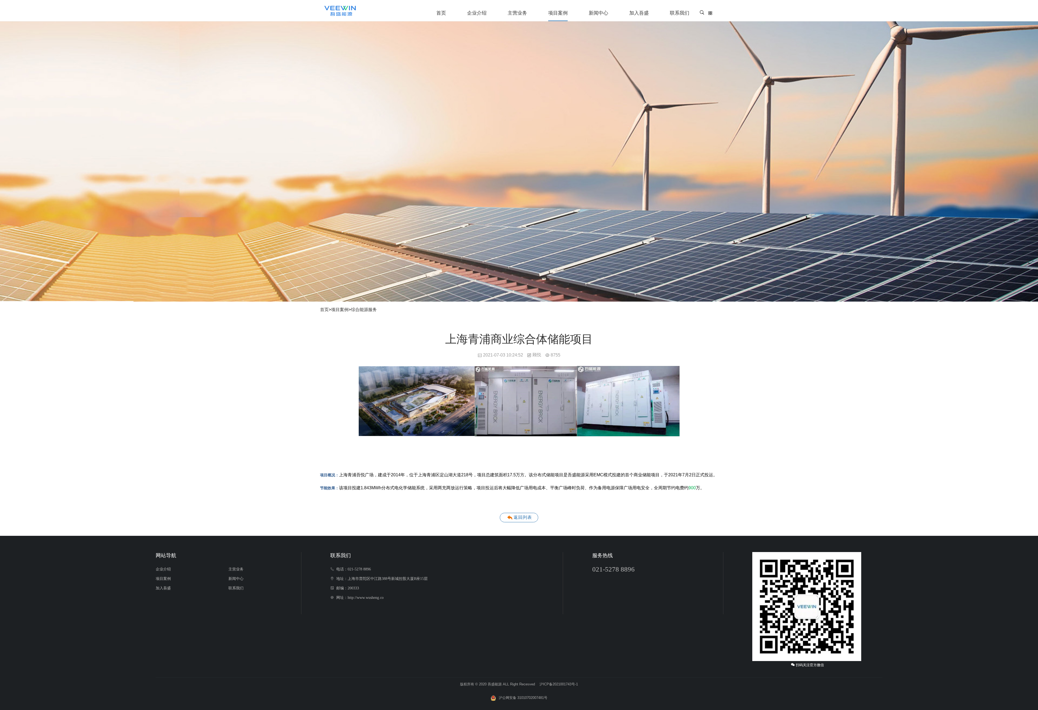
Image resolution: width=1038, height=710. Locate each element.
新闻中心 (598, 13)
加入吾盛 (639, 13)
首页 (441, 13)
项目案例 (558, 13)
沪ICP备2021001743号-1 (559, 684)
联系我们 (679, 13)
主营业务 (517, 13)
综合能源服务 (364, 309)
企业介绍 (477, 13)
